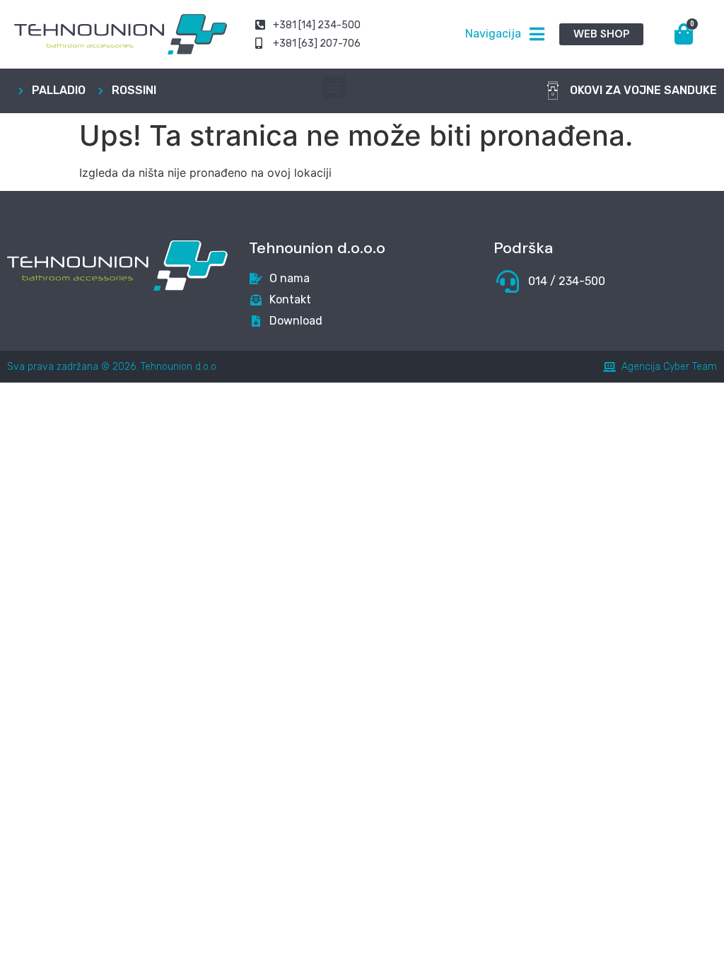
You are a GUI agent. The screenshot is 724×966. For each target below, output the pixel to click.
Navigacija (493, 33)
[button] (334, 87)
